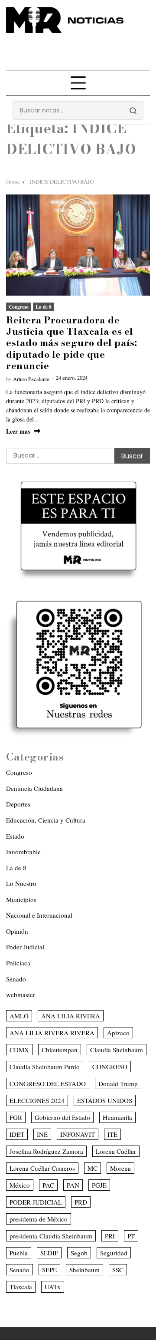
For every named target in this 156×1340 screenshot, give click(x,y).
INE (42, 1134)
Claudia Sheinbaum (116, 1049)
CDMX (19, 1049)
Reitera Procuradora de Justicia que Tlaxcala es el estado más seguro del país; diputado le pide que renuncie (71, 342)
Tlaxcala (21, 1286)
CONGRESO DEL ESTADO (48, 1083)
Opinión (17, 931)
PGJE (99, 1185)
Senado (16, 979)
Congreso (19, 306)
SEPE (49, 1269)
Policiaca (18, 962)
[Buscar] (133, 110)
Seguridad (113, 1252)
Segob (79, 1252)
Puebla (19, 1252)
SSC (118, 1269)
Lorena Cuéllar (116, 1151)
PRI (110, 1235)
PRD (81, 1202)
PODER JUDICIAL (36, 1202)
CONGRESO (109, 1066)
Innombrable (23, 851)
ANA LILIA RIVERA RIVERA (52, 1032)
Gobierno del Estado (62, 1117)
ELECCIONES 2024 (37, 1100)
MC (93, 1168)
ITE (112, 1134)
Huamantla (117, 1117)
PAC (48, 1185)
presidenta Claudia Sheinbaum (51, 1235)
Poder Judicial (25, 946)
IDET (17, 1134)
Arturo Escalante (31, 379)
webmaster (20, 994)
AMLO (19, 1015)
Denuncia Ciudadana (34, 788)
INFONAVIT (77, 1134)
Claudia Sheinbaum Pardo (45, 1066)
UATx (53, 1286)
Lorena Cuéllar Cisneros (42, 1168)
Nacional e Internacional (39, 915)
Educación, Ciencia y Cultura (45, 820)
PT (131, 1235)
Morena (120, 1168)
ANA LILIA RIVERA (70, 1015)
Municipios (21, 899)
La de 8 (44, 306)
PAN (73, 1185)
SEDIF (49, 1252)
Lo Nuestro (21, 883)
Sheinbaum (84, 1269)
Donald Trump (118, 1083)
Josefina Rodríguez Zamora (46, 1151)
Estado (15, 836)
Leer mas (18, 431)
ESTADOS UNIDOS (104, 1100)
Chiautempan (60, 1049)
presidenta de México (39, 1219)
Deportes (18, 804)
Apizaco (118, 1032)
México (20, 1185)
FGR (16, 1117)
